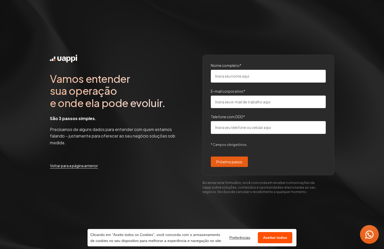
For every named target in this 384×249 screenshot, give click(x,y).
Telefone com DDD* (228, 117)
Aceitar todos (275, 237)
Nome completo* (226, 65)
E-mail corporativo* (228, 91)
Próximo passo (229, 161)
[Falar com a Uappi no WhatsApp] (369, 234)
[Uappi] (63, 59)
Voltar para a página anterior (74, 165)
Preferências (239, 237)
